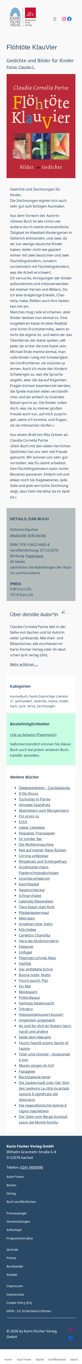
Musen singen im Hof (36, 1065)
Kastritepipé (29, 883)
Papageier (27, 1071)
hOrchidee (27, 929)
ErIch (23, 821)
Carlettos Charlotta (34, 935)
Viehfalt (25, 963)
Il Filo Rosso (28, 793)
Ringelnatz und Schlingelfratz (43, 861)
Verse (31, 706)
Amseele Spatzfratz (34, 804)
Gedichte (40, 701)
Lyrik (22, 706)
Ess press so (29, 816)
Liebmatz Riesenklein (36, 901)
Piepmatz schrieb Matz (37, 957)
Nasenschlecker (32, 889)
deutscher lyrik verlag (28, 535)
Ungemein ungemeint (37, 1020)
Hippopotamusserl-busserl (41, 1014)
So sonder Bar (30, 838)
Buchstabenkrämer (35, 1076)
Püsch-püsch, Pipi (33, 980)
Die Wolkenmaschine (36, 844)
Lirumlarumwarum (34, 878)
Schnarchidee (30, 895)
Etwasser (26, 946)
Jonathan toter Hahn (36, 923)
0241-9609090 (31, 1167)
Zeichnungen (46, 706)
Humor (53, 701)
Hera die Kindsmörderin (39, 940)
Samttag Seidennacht (36, 1003)
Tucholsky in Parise (34, 799)
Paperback (35, 555)
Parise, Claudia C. (21, 66)
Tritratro (26, 1008)
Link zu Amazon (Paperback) (33, 734)
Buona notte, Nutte (35, 974)
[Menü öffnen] (54, 19)
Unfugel (25, 952)
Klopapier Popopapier (37, 833)
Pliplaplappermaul (34, 912)
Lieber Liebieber (32, 827)
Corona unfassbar (34, 855)
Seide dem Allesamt (35, 1037)
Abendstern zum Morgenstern (44, 810)
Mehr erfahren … (24, 664)
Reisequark (28, 991)
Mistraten (27, 918)
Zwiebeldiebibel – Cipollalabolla (44, 787)
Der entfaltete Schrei (36, 969)
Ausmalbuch (19, 696)
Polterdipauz (29, 997)
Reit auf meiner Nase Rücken (42, 849)
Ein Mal (25, 986)
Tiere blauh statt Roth (37, 906)
